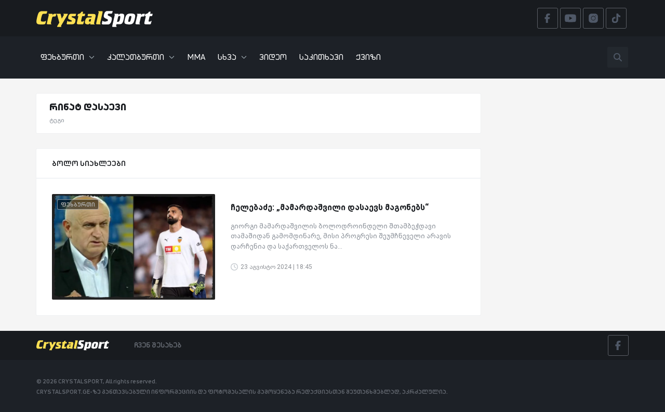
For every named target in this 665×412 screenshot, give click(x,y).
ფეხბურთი (62, 57)
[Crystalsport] (94, 18)
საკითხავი (321, 57)
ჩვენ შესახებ (157, 345)
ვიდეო (273, 57)
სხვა (227, 57)
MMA (196, 57)
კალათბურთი (135, 57)
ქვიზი (368, 57)
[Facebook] (618, 345)
